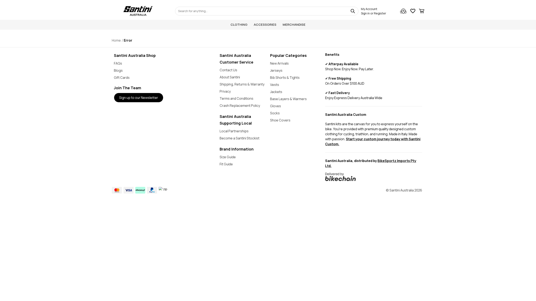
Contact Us (228, 70)
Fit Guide (226, 164)
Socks (275, 113)
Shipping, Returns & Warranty (242, 84)
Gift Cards (122, 77)
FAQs (118, 63)
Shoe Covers (280, 120)
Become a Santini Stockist (239, 138)
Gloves (275, 106)
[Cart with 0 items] (421, 11)
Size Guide (228, 157)
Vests (274, 84)
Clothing (239, 24)
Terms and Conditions (236, 98)
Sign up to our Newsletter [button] (138, 97)
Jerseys (276, 70)
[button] (373, 177)
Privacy (225, 91)
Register (380, 13)
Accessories (265, 24)
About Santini (230, 77)
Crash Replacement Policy (240, 105)
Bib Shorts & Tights (285, 77)
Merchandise (294, 24)
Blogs (118, 70)
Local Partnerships (234, 131)
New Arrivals (279, 63)
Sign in (365, 13)
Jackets (276, 91)
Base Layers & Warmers (288, 99)
